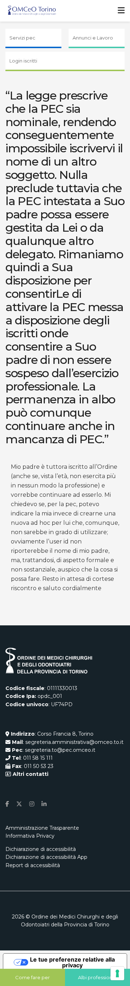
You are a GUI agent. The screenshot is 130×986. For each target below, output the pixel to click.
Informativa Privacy (30, 836)
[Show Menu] (121, 11)
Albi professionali (97, 977)
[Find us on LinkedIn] (44, 804)
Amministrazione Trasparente (42, 828)
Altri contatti (29, 774)
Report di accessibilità (32, 865)
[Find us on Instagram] (31, 804)
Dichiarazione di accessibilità (40, 849)
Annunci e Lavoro (93, 38)
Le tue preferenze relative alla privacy (72, 962)
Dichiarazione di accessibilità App (46, 857)
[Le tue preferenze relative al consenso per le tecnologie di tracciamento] (117, 973)
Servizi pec (22, 38)
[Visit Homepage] (31, 11)
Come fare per (32, 977)
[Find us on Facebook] (7, 804)
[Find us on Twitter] (19, 804)
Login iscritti (23, 61)
